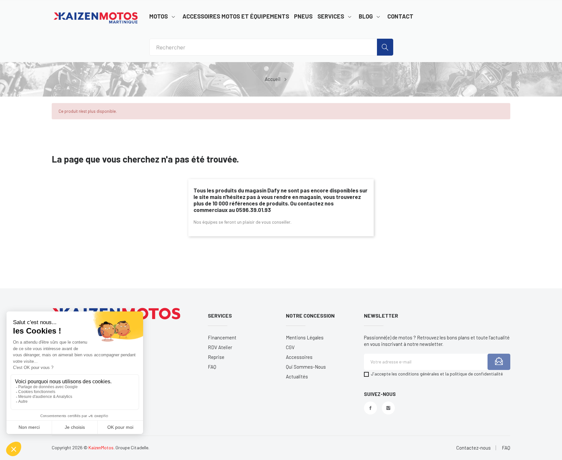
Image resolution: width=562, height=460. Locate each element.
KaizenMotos (101, 447)
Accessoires (299, 357)
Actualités (297, 376)
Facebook (370, 407)
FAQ (212, 367)
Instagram (388, 407)
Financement (222, 337)
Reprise (216, 357)
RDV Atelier (220, 347)
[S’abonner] (499, 362)
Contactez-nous (473, 447)
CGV (290, 347)
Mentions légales (305, 337)
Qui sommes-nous (306, 367)
